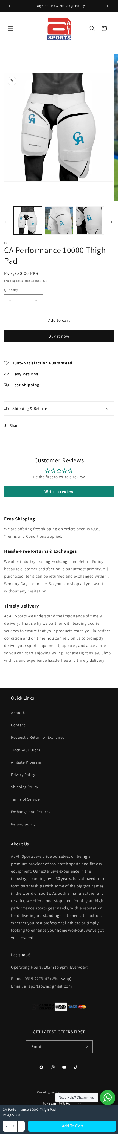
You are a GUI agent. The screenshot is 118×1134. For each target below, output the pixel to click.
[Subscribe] (86, 1046)
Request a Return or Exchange (37, 737)
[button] (11, 28)
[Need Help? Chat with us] (107, 1097)
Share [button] (15, 425)
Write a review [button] (58, 491)
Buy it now (59, 336)
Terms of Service (25, 799)
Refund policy (23, 824)
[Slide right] (112, 222)
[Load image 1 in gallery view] (27, 220)
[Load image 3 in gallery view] (90, 220)
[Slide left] (6, 222)
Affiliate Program (26, 762)
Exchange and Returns (30, 811)
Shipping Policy (24, 786)
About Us (19, 712)
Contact (18, 725)
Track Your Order (26, 749)
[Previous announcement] (10, 6)
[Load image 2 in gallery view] (59, 220)
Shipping (10, 281)
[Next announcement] (108, 6)
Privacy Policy (23, 774)
